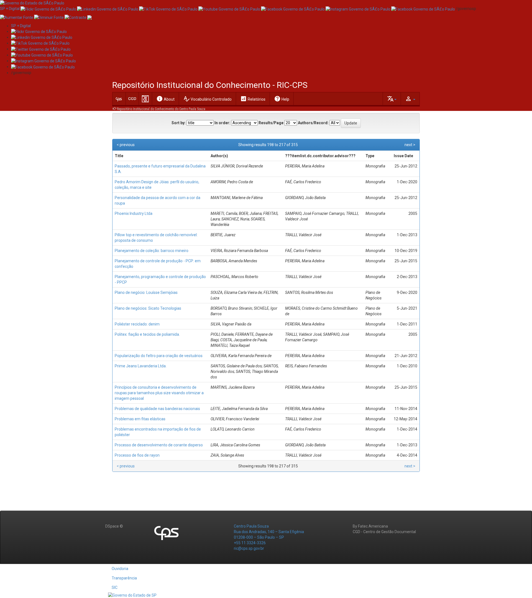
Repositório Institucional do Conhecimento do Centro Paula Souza (161, 109)
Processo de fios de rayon (137, 455)
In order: (222, 123)
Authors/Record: (313, 123)
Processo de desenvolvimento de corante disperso (159, 445)
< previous (126, 144)
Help (281, 98)
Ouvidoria (120, 568)
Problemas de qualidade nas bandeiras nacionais (157, 408)
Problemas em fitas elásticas (140, 419)
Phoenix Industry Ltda (133, 213)
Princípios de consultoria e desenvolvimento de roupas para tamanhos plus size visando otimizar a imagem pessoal (159, 393)
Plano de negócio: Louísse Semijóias (146, 292)
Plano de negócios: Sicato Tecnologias (148, 308)
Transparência (124, 578)
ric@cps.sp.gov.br (249, 548)
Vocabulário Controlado (207, 98)
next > (410, 144)
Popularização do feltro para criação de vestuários (159, 355)
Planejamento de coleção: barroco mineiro (151, 250)
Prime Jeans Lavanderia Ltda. (141, 366)
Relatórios (252, 98)
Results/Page (271, 123)
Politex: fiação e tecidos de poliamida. (147, 334)
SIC (114, 587)
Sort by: (179, 123)
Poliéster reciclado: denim (137, 324)
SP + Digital (10, 8)
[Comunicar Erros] (89, 17)
